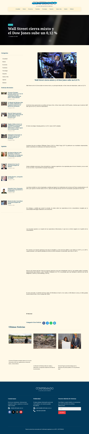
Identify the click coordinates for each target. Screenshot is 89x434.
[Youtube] (21, 412)
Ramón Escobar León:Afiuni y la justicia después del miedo (15, 202)
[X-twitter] (13, 412)
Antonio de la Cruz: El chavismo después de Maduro (13, 165)
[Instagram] (17, 412)
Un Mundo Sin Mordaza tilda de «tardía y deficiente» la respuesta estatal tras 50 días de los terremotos (15, 104)
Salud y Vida (58, 9)
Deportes (51, 9)
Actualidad (18, 9)
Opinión (65, 9)
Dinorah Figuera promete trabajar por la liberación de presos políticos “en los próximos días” (15, 115)
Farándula (37, 9)
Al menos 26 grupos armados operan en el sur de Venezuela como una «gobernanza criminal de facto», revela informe (15, 95)
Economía (30, 9)
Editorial (71, 9)
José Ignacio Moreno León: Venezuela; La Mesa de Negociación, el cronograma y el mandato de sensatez (15, 154)
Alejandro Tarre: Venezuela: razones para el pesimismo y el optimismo (15, 190)
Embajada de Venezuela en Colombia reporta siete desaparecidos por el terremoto (15, 136)
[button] (10, 25)
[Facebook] (9, 412)
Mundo (24, 9)
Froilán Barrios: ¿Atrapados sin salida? (15, 177)
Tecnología (44, 9)
